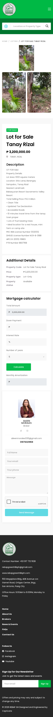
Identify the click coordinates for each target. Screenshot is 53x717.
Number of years (14, 350)
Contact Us (8, 634)
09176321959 (26, 442)
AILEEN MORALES (26, 422)
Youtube (9, 661)
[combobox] (26, 357)
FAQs (4, 629)
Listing (14, 41)
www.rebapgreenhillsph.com (16, 573)
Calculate (19, 367)
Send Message (26, 512)
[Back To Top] (45, 709)
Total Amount (13, 305)
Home (4, 41)
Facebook (9, 651)
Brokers (6, 619)
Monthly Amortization (17, 375)
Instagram (10, 656)
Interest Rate (12, 335)
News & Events (10, 624)
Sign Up (44, 683)
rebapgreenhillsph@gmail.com (17, 567)
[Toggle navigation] (49, 9)
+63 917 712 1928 (28, 561)
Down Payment (13, 320)
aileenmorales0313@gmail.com (26, 438)
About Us (7, 614)
